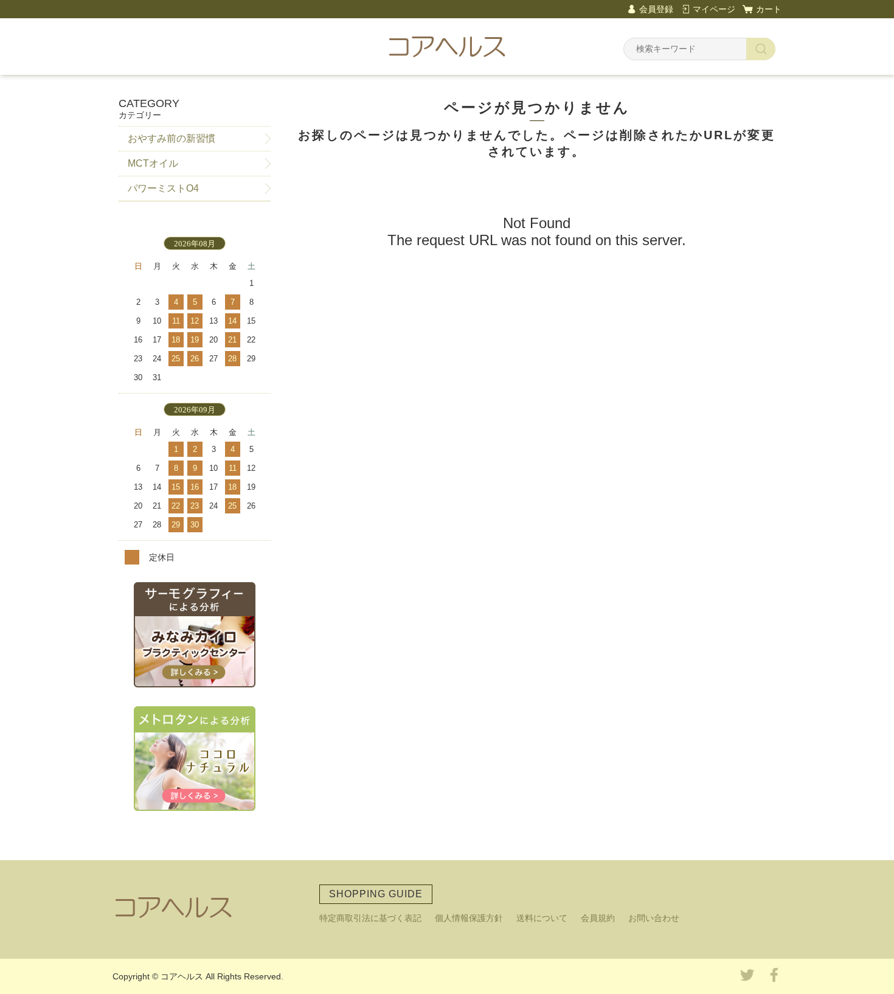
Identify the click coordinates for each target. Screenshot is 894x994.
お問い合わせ (653, 918)
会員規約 (598, 918)
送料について (541, 918)
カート (768, 9)
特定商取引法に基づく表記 (370, 918)
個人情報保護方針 (469, 918)
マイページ (714, 9)
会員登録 (656, 9)
